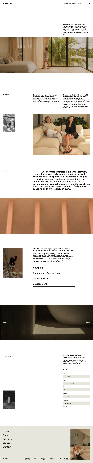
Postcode (65, 400)
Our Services (72, 3)
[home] (8, 3)
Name (64, 373)
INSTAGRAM (6, 458)
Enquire (80, 3)
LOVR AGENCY (66, 459)
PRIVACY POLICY (43, 459)
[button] (89, 2)
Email (64, 380)
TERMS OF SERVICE (52, 459)
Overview (65, 3)
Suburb (65, 393)
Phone (64, 387)
